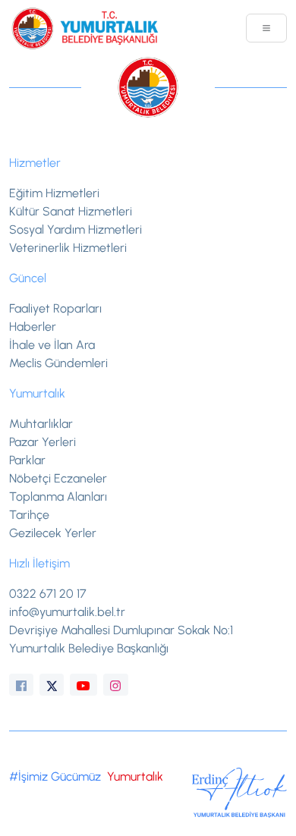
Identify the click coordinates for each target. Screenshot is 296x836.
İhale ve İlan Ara (52, 345)
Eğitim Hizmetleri (54, 193)
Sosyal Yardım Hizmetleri (75, 229)
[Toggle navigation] (266, 28)
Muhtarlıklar (41, 423)
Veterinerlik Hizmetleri (68, 247)
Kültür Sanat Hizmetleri (70, 211)
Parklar (27, 460)
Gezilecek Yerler (52, 533)
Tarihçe (29, 515)
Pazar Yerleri (42, 442)
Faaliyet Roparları (55, 308)
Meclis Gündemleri (58, 363)
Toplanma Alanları (58, 496)
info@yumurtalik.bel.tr (67, 612)
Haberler (32, 326)
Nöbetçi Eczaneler (58, 478)
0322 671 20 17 (48, 593)
